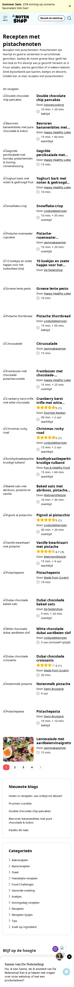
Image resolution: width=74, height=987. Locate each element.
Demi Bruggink (54, 689)
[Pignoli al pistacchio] (18, 525)
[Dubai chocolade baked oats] (18, 611)
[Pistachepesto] (18, 583)
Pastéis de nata (18, 830)
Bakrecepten (20, 860)
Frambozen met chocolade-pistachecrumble (50, 373)
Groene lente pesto (52, 289)
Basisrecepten (21, 866)
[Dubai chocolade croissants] (18, 666)
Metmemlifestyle (55, 495)
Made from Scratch (56, 577)
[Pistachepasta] (18, 721)
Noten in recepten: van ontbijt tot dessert (35, 796)
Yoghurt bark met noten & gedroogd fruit (51, 180)
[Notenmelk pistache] (18, 694)
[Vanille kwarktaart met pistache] (18, 554)
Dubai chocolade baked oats (50, 602)
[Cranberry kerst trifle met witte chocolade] (18, 410)
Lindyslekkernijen (55, 211)
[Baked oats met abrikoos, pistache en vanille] (18, 497)
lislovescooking (54, 105)
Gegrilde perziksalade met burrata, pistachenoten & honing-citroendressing (50, 153)
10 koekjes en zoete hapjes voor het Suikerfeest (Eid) (52, 263)
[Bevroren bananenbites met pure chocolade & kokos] (18, 133)
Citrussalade (46, 344)
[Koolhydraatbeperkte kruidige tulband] (18, 469)
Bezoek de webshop (51, 18)
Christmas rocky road (50, 431)
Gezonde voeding (23, 890)
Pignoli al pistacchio (53, 515)
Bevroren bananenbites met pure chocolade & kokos (30, 820)
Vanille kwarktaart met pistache (52, 545)
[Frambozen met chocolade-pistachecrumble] (18, 381)
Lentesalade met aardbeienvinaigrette (53, 741)
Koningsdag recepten (25, 902)
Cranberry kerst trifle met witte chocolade (49, 401)
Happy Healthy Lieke (57, 132)
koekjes (17, 896)
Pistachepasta (48, 711)
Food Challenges (23, 884)
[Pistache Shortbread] (18, 326)
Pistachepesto (48, 573)
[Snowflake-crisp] (18, 216)
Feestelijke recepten (25, 878)
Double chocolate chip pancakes (30, 811)
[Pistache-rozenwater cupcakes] (18, 243)
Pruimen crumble (20, 803)
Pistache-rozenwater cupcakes (46, 235)
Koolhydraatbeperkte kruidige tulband (53, 461)
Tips (14, 921)
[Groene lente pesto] (18, 299)
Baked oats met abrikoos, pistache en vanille (51, 488)
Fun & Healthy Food (57, 467)
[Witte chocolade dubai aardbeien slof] (18, 639)
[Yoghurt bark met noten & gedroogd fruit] (18, 188)
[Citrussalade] (18, 354)
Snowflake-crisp (49, 206)
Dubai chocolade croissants (50, 658)
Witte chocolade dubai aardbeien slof (53, 631)
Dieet (15, 872)
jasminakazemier (55, 242)
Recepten (18, 908)
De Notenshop (53, 270)
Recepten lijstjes (22, 915)
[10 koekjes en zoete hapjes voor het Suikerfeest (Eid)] (18, 271)
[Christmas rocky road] (18, 440)
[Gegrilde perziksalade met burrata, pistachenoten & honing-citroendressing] (18, 161)
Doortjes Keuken (54, 413)
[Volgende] (40, 767)
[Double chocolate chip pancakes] (18, 106)
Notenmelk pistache (53, 684)
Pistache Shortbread (53, 316)
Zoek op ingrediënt (24, 927)
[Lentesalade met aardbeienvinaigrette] (18, 749)
